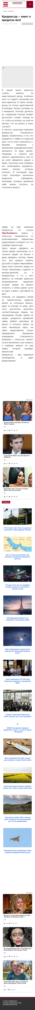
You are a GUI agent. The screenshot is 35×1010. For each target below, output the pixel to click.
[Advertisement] (17, 47)
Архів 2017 (11, 11)
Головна (5, 11)
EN (23, 24)
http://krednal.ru (9, 233)
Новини (6, 502)
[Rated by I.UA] (28, 1006)
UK (31, 24)
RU (27, 24)
